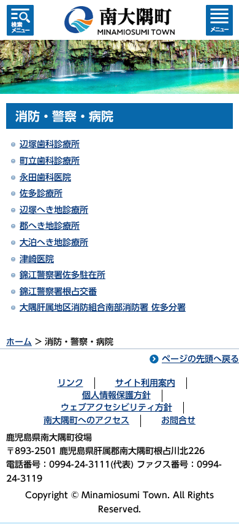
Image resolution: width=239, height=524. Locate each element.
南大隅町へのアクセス (86, 420)
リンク (70, 383)
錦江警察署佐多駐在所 (62, 275)
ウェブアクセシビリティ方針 (116, 407)
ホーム (19, 341)
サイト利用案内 (145, 383)
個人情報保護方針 (116, 395)
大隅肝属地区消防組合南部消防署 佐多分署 (103, 307)
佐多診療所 (41, 193)
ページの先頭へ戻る (200, 359)
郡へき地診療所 (50, 226)
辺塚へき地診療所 (54, 210)
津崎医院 (37, 259)
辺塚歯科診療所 (50, 144)
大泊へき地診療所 (54, 242)
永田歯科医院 (45, 177)
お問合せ (178, 420)
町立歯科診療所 (50, 160)
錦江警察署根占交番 (58, 291)
